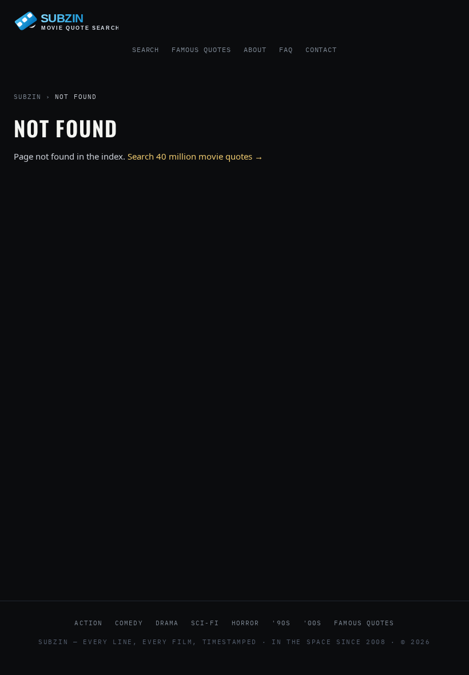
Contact (321, 49)
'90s (281, 623)
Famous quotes (364, 623)
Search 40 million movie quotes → (195, 156)
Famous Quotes (201, 49)
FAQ (286, 49)
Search (146, 49)
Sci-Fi (205, 623)
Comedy (129, 623)
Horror (246, 623)
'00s (312, 623)
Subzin (27, 97)
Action (88, 623)
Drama (167, 623)
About (255, 49)
